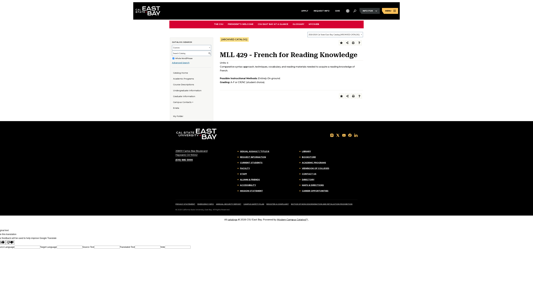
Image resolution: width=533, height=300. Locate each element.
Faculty (245, 168)
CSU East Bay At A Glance (273, 24)
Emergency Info (205, 204)
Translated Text (127, 247)
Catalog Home (180, 73)
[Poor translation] (10, 242)
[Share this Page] (347, 42)
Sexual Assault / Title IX (254, 151)
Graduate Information (184, 96)
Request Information (253, 157)
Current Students (251, 162)
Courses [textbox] (176, 48)
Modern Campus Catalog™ (292, 219)
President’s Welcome (240, 24)
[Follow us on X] (338, 135)
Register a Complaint (277, 204)
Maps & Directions (313, 185)
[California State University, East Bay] (196, 134)
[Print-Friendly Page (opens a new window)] (353, 42)
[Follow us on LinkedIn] (356, 135)
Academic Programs (183, 79)
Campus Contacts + (183, 102)
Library (306, 151)
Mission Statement (251, 191)
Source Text (88, 247)
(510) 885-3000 (184, 160)
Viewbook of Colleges (315, 168)
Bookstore (309, 157)
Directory (308, 179)
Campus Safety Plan (253, 204)
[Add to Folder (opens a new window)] (341, 42)
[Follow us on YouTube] (344, 135)
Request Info (322, 10)
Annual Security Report (228, 204)
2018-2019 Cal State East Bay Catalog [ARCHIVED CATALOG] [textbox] (334, 35)
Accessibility (248, 185)
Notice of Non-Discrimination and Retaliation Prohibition (321, 204)
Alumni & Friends (250, 179)
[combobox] (335, 34)
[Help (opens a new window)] (359, 42)
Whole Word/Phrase (184, 58)
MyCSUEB (314, 24)
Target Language (48, 247)
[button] (347, 11)
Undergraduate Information (187, 90)
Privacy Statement (185, 204)
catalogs (232, 219)
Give (337, 10)
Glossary (298, 24)
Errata (176, 108)
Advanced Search (180, 63)
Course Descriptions (183, 84)
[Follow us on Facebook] (350, 135)
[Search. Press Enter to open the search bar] (354, 11)
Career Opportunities (315, 191)
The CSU (218, 24)
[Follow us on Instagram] (332, 135)
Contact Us (309, 174)
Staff (243, 174)
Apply (304, 10)
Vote (162, 247)
